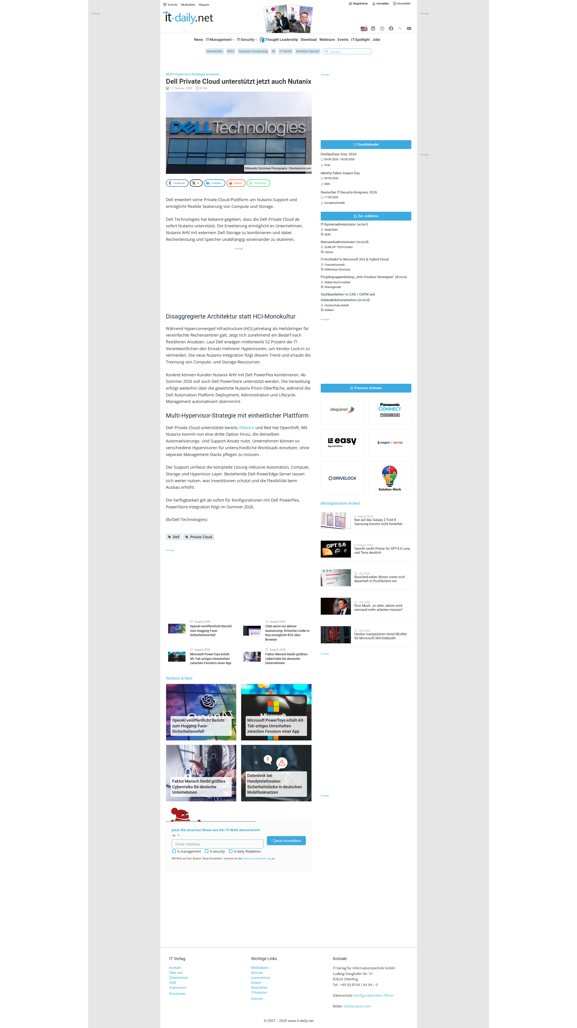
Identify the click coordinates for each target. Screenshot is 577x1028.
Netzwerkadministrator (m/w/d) (345, 242)
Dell (176, 537)
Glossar (257, 973)
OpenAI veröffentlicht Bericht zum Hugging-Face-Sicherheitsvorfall (198, 726)
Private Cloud (201, 537)
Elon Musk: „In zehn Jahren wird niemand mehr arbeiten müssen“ (378, 608)
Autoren (257, 999)
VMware (246, 427)
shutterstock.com (357, 1006)
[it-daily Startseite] (196, 18)
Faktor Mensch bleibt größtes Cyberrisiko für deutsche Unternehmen (198, 787)
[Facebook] (391, 28)
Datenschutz (178, 978)
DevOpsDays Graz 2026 (339, 154)
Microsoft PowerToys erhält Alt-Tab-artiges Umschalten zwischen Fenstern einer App (276, 726)
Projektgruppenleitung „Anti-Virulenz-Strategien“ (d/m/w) (364, 277)
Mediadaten (260, 968)
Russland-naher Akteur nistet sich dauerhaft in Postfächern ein (379, 579)
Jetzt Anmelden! (288, 840)
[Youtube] (409, 28)
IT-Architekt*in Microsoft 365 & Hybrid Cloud (355, 259)
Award (256, 983)
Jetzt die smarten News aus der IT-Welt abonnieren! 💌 (216, 833)
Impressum (177, 988)
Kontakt (175, 968)
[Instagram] (382, 28)
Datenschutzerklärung (257, 858)
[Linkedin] (373, 28)
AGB (172, 983)
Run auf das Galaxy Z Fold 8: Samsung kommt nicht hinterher (378, 522)
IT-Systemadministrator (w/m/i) (344, 224)
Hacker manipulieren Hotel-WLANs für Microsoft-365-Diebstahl (380, 636)
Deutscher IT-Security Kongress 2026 (349, 192)
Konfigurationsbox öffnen (374, 995)
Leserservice (260, 978)
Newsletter (259, 988)
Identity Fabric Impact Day (340, 173)
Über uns (176, 973)
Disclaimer (177, 994)
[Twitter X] (400, 28)
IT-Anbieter (259, 993)
